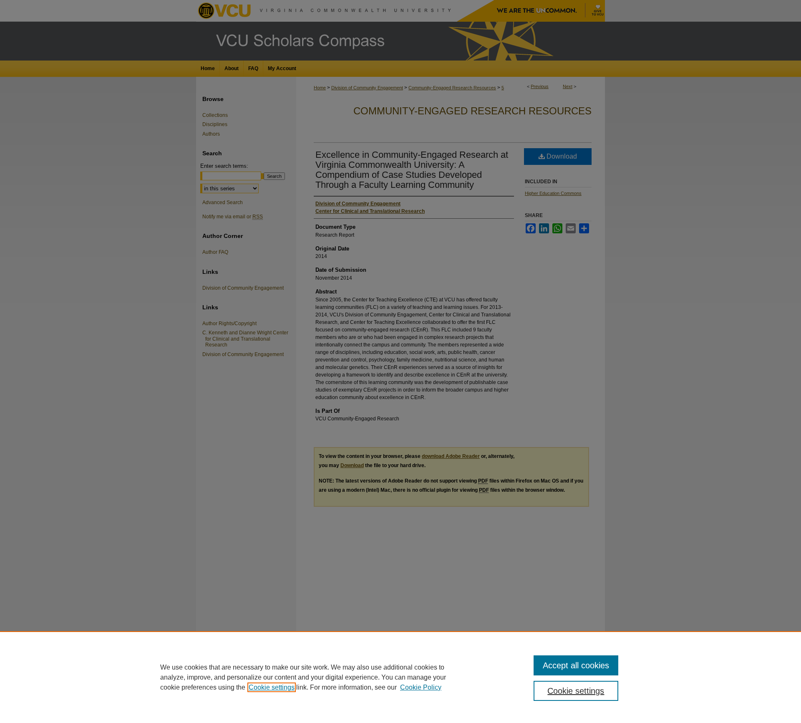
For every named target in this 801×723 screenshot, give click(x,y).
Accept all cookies (576, 665)
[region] (400, 677)
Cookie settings (272, 687)
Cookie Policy (420, 687)
